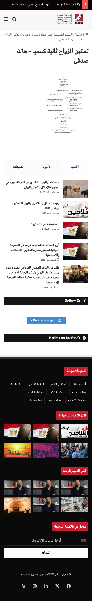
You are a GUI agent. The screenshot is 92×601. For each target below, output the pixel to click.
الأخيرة (46, 167)
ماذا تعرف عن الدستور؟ (45, 224)
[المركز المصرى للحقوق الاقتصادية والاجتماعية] (69, 19)
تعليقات (18, 167)
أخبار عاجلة (80, 384)
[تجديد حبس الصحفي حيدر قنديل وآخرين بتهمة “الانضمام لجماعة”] (74, 487)
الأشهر (75, 167)
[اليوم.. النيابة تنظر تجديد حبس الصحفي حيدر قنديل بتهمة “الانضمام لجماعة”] (46, 504)
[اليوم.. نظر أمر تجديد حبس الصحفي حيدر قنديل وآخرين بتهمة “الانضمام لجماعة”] (46, 487)
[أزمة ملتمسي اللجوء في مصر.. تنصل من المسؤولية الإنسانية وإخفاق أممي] (74, 450)
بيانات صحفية (79, 392)
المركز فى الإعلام (58, 384)
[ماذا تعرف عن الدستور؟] (75, 230)
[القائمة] (6, 21)
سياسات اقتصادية (77, 400)
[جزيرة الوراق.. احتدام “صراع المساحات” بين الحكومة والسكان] (46, 450)
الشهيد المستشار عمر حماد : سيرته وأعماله (47, 35)
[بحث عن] (14, 21)
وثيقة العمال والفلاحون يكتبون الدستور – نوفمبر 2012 (35, 205)
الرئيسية (80, 35)
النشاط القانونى (36, 384)
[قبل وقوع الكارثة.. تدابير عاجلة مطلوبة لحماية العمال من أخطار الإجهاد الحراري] (17, 450)
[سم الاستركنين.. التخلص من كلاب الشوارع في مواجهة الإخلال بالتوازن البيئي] (75, 189)
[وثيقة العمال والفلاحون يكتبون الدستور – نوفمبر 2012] (75, 209)
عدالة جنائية (55, 400)
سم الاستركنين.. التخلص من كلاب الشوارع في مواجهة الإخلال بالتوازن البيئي (32, 184)
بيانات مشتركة (58, 392)
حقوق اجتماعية (36, 392)
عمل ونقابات (35, 400)
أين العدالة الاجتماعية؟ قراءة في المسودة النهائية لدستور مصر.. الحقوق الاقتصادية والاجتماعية (34, 250)
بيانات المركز (15, 384)
